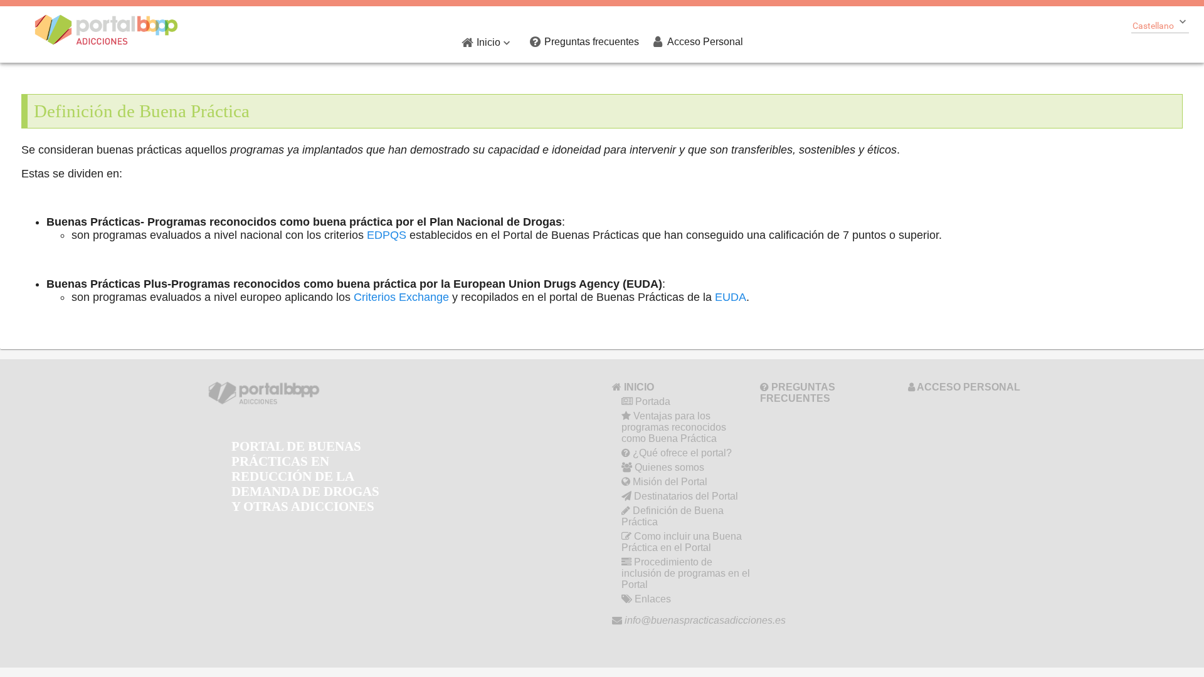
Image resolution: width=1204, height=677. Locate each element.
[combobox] (1160, 24)
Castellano (1153, 26)
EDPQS (386, 235)
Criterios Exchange (401, 297)
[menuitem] (488, 42)
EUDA (730, 297)
